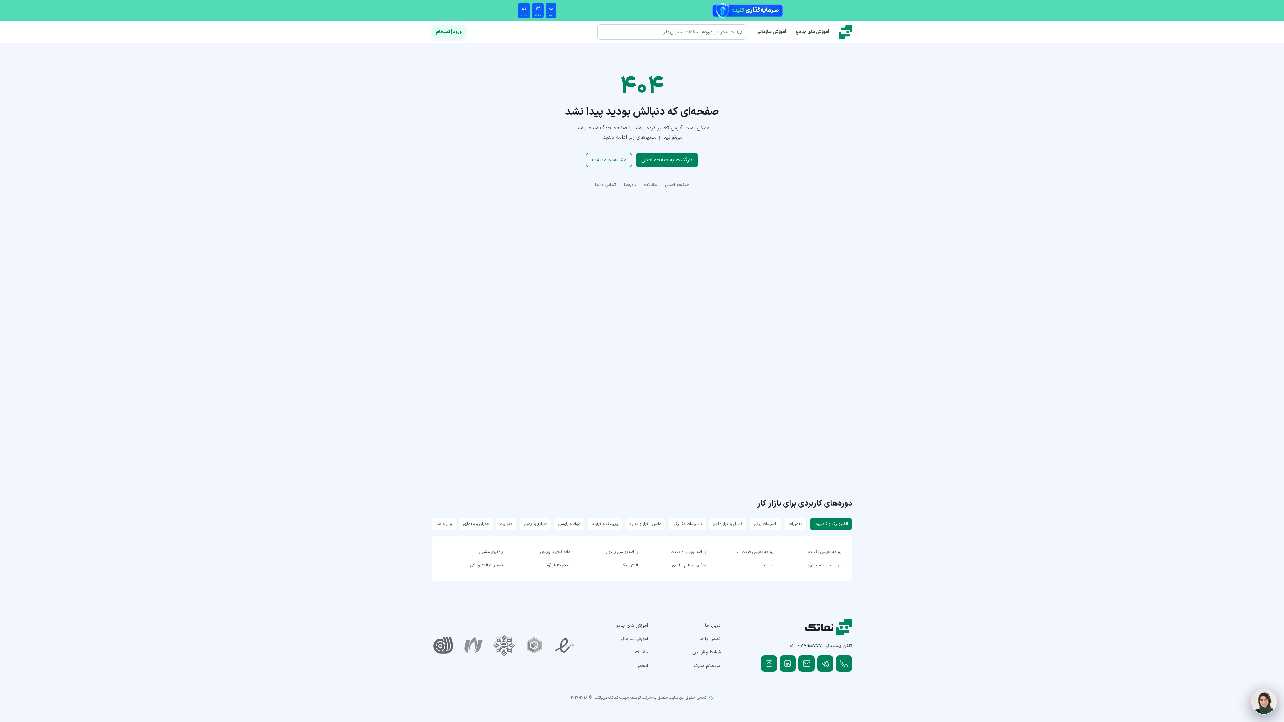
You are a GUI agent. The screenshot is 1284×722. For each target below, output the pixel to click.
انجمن (641, 665)
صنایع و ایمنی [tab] (535, 524)
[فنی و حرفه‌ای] (443, 645)
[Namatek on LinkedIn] (788, 663)
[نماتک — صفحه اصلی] (845, 32)
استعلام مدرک (707, 665)
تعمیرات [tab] (795, 524)
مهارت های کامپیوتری (824, 565)
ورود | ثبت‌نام (449, 31)
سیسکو (767, 565)
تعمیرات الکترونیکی (486, 565)
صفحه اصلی (677, 184)
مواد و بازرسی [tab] (569, 524)
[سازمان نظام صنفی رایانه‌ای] (473, 645)
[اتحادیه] (534, 645)
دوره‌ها (630, 184)
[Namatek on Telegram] (825, 663)
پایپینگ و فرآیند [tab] (605, 524)
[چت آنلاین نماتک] (1264, 702)
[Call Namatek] (844, 663)
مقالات (650, 184)
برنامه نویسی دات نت (688, 552)
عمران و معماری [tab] (476, 524)
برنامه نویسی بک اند (824, 552)
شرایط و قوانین (706, 652)
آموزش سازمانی (771, 31)
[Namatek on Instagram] (769, 663)
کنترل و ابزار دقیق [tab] (727, 524)
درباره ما (713, 625)
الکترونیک (630, 565)
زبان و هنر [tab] (444, 524)
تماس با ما (605, 184)
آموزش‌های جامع (812, 31)
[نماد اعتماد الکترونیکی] (564, 645)
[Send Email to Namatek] (806, 663)
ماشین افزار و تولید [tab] (645, 524)
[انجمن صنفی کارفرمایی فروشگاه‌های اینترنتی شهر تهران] (504, 645)
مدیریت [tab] (506, 524)
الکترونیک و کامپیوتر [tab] (831, 524)
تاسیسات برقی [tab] (765, 524)
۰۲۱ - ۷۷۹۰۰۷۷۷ (806, 645)
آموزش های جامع (631, 625)
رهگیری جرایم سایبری (689, 565)
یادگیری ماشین (491, 552)
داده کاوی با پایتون (555, 552)
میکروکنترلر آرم (558, 565)
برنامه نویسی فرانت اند (754, 552)
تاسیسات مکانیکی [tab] (687, 524)
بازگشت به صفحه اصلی (666, 160)
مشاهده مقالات (609, 160)
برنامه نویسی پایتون (622, 552)
